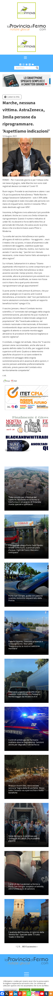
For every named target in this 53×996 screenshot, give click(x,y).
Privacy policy (38, 990)
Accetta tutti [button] (24, 990)
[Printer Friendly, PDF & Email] (10, 381)
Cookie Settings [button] (10, 990)
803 (24, 946)
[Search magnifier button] (37, 68)
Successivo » (31, 946)
